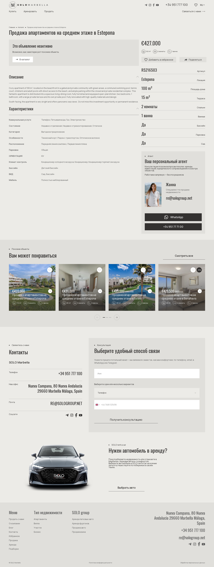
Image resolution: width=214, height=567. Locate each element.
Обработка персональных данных (192, 563)
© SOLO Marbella (15, 563)
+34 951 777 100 (176, 5)
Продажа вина (79, 532)
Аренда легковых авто (83, 519)
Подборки (14, 549)
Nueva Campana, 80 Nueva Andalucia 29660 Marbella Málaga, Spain (179, 517)
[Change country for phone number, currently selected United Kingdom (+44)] (97, 404)
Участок (38, 527)
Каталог (21, 27)
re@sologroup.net (179, 198)
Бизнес (37, 532)
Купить (12, 11)
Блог (11, 527)
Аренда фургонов (80, 523)
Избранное (14, 536)
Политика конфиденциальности (100, 563)
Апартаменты (40, 519)
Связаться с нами (191, 11)
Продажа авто (79, 527)
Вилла (37, 523)
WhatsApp (176, 217)
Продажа (13, 540)
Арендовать (30, 11)
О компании (14, 523)
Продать (49, 11)
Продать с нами (16, 519)
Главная (12, 27)
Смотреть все (184, 255)
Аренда (12, 544)
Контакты (13, 532)
